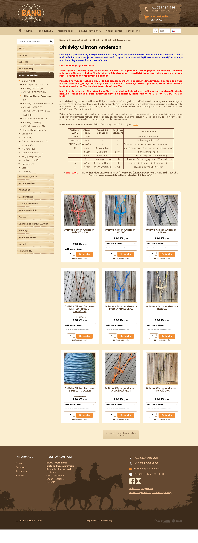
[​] (74, 253)
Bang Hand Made (92, 521)
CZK (162, 31)
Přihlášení (134, 488)
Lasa (25, 167)
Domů (62, 40)
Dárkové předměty (28, 203)
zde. (135, 124)
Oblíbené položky (161, 492)
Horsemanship (26, 68)
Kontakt (19, 475)
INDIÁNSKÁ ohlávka (35, 118)
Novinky (28, 30)
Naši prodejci (65, 30)
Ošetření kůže (26, 197)
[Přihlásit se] (155, 30)
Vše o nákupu (45, 30)
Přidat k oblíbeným (81, 258)
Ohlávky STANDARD (35, 84)
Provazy (28, 164)
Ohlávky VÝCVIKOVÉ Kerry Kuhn (36, 113)
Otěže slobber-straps (35, 141)
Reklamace (21, 471)
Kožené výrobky (27, 183)
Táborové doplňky (28, 210)
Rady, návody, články (89, 30)
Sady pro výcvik (32, 156)
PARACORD (24, 190)
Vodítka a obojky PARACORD (33, 224)
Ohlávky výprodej (34, 126)
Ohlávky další (32, 122)
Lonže (27, 133)
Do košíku (84, 254)
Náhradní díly (25, 251)
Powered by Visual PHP (177, 520)
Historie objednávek (140, 492)
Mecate (27, 145)
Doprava (20, 467)
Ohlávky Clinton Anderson (37, 98)
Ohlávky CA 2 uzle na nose (38, 103)
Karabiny (23, 230)
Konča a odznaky (27, 237)
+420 (163, 7)
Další (26, 171)
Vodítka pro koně (33, 152)
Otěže (27, 137)
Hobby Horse (30, 160)
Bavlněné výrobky (28, 176)
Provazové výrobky (28, 75)
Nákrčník (28, 149)
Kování (22, 244)
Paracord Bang (106, 521)
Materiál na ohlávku (34, 130)
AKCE (21, 48)
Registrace (147, 488)
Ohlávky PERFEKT (34, 92)
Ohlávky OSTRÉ (32, 107)
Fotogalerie (133, 30)
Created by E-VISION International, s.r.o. (162, 520)
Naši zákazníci (114, 30)
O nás (18, 463)
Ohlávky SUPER (33, 88)
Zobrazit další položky (121, 434)
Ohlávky (29, 81)
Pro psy (22, 217)
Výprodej (23, 62)
